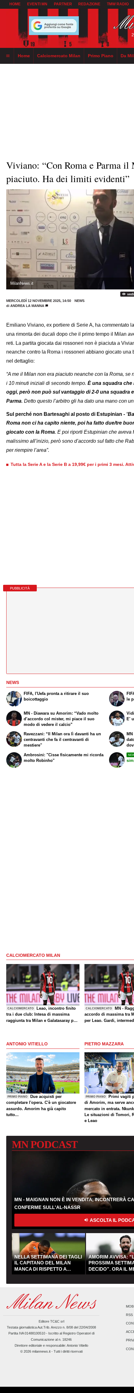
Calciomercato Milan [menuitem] (58, 55)
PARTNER (63, 4)
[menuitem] (7, 56)
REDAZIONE (89, 4)
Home (15, 4)
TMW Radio (118, 4)
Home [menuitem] (24, 55)
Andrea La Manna (27, 306)
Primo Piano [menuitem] (100, 55)
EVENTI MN (37, 4)
